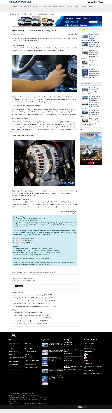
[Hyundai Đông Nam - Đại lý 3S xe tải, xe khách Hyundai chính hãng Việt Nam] (20, 2)
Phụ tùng (69, 6)
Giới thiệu (23, 6)
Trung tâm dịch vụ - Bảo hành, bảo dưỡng (93, 367)
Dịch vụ (61, 6)
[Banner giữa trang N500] (56, 21)
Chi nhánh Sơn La (88, 346)
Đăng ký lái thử (29, 349)
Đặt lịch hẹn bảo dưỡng (31, 367)
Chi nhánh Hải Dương (89, 349)
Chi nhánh (84, 6)
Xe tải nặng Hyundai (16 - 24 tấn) (16, 357)
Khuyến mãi (28, 343)
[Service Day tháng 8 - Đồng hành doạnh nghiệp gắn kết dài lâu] (85, 53)
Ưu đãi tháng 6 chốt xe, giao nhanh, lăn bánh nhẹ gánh (90, 105)
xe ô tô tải (27, 122)
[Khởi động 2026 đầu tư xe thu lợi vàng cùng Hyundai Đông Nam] (85, 121)
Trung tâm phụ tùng (89, 370)
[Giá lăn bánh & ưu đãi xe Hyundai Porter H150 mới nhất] (85, 63)
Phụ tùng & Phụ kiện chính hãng (32, 360)
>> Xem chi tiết (45, 235)
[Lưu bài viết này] (76, 34)
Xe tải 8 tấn (12, 354)
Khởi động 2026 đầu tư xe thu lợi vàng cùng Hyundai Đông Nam (90, 122)
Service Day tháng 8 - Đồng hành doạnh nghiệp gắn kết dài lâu (90, 55)
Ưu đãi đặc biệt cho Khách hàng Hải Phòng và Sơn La (90, 114)
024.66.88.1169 (77, 369)
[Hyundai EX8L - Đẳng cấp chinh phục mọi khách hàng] (91, 148)
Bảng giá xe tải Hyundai (15, 370)
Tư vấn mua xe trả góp (30, 351)
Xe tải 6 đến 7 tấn (13, 351)
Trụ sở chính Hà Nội (89, 343)
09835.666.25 (69, 353)
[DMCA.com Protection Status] (82, 407)
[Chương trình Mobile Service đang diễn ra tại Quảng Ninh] (45, 371)
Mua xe (55, 6)
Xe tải (29, 6)
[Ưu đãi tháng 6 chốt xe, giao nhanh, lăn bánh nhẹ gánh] (85, 104)
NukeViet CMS (49, 407)
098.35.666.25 (29, 241)
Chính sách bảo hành (30, 364)
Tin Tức (76, 6)
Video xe (27, 354)
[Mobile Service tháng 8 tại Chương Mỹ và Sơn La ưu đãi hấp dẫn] (85, 36)
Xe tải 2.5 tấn (12, 346)
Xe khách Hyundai (13, 364)
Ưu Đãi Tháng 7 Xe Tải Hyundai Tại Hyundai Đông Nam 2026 (90, 91)
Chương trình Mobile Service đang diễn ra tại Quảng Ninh (56, 369)
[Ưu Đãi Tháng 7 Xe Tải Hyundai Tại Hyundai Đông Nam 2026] (85, 90)
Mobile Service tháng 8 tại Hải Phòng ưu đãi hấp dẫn (90, 45)
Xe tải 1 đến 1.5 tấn (14, 343)
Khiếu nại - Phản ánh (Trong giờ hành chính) (93, 373)
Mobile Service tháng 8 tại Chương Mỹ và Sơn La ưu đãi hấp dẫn (90, 37)
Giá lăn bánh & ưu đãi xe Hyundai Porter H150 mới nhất (90, 64)
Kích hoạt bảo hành (30, 346)
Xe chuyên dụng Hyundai (15, 367)
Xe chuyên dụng (46, 6)
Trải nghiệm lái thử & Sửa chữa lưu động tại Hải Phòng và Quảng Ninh (56, 377)
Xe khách (36, 6)
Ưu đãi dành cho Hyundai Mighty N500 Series (94, 98)
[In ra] (72, 34)
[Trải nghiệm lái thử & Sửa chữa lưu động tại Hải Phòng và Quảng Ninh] (45, 380)
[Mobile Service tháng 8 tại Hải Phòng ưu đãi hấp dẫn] (85, 44)
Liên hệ (86, 360)
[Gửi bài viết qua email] (69, 34)
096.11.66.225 (69, 369)
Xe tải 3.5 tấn (12, 349)
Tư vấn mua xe (88, 363)
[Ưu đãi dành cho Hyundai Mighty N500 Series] (85, 98)
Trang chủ (14, 6)
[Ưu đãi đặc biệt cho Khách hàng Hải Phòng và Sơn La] (85, 113)
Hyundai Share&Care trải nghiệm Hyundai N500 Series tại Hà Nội (94, 73)
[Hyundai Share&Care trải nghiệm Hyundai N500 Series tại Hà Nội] (85, 73)
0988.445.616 (30, 239)
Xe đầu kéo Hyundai (14, 361)
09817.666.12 (30, 243)
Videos (91, 6)
